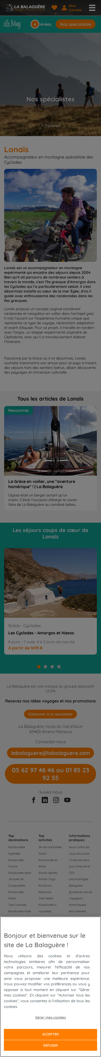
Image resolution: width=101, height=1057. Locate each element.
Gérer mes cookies (50, 1017)
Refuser (50, 1045)
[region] (50, 986)
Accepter (50, 1034)
